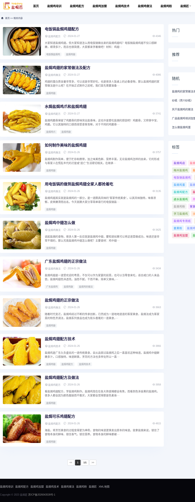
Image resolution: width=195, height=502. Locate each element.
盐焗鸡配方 (77, 6)
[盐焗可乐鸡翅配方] (22, 428)
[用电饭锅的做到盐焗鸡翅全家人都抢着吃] (22, 196)
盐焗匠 (184, 6)
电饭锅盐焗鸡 (53, 54)
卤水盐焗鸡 (181, 199)
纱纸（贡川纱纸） (182, 100)
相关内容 (18, 18)
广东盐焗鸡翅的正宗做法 (66, 261)
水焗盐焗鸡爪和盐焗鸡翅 (66, 107)
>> (93, 462)
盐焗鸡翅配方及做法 (62, 378)
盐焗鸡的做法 (86, 286)
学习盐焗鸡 (181, 213)
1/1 (85, 462)
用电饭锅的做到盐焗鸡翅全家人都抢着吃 (79, 184)
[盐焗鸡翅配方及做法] (22, 390)
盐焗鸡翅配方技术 (60, 339)
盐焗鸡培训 (54, 6)
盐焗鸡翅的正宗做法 (62, 300)
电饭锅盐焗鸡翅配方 (62, 29)
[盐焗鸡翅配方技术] (22, 351)
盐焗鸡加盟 (100, 6)
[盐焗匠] (13, 6)
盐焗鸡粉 (166, 6)
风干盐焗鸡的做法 (182, 109)
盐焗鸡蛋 (179, 184)
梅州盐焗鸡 (181, 170)
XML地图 (104, 486)
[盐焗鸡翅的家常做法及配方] (22, 80)
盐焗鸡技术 (122, 6)
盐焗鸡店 (179, 163)
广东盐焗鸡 (52, 286)
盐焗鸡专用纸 (182, 220)
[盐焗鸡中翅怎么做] (22, 235)
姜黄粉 (178, 228)
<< (71, 462)
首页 (36, 6)
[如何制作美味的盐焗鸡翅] (22, 157)
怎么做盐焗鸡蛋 (181, 127)
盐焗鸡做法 (145, 6)
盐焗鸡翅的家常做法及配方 (67, 68)
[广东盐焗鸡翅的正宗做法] (22, 273)
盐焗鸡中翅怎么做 (60, 223)
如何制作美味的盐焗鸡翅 (66, 145)
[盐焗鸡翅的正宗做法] (22, 312)
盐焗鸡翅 (70, 54)
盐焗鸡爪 (50, 132)
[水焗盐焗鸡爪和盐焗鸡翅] (22, 119)
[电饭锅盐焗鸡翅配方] (22, 41)
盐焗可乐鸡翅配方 (60, 416)
